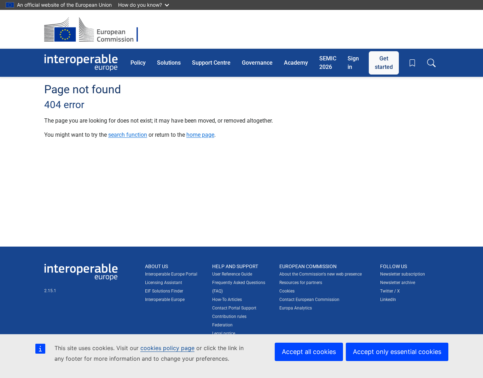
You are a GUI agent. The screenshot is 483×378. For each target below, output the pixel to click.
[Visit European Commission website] (94, 29)
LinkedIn (388, 299)
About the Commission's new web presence (320, 274)
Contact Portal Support (234, 308)
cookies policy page (167, 348)
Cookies (287, 291)
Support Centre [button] (211, 62)
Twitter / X (390, 291)
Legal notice (223, 333)
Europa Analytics (295, 308)
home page (200, 134)
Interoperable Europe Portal (171, 274)
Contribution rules (229, 316)
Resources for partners (300, 282)
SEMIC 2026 (327, 62)
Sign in (353, 62)
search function (127, 134)
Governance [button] (257, 62)
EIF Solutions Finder (164, 291)
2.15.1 (50, 290)
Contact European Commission (309, 299)
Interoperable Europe (165, 299)
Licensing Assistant (163, 282)
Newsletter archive (397, 282)
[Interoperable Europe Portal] (81, 62)
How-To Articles (227, 299)
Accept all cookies (309, 351)
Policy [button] (138, 62)
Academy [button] (296, 62)
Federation (222, 325)
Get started (384, 62)
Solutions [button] (169, 62)
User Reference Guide (232, 274)
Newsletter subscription (402, 274)
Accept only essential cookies (397, 351)
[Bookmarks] (412, 62)
